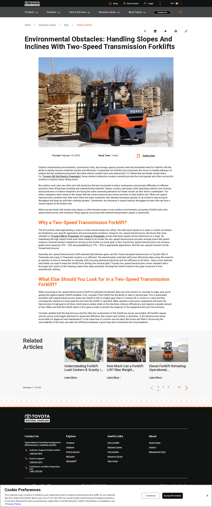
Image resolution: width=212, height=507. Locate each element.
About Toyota (135, 12)
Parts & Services (77, 12)
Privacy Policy (13, 504)
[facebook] (144, 31)
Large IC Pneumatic (94, 236)
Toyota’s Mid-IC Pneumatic (65, 236)
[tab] (36, 12)
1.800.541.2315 (35, 462)
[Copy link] (186, 31)
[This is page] (186, 388)
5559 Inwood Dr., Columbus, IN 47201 (40, 445)
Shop (115, 3)
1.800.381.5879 (35, 453)
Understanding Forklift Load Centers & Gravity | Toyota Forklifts (82, 368)
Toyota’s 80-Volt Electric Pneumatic (61, 176)
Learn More (70, 377)
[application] (83, 358)
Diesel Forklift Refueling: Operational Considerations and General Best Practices (167, 368)
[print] (175, 31)
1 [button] (158, 387)
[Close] (207, 495)
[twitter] (165, 31)
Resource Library (107, 12)
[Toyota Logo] (32, 3)
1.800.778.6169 (35, 471)
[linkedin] (155, 31)
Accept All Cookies (172, 495)
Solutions (51, 12)
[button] (152, 388)
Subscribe (148, 155)
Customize (151, 495)
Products (29, 12)
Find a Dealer (133, 3)
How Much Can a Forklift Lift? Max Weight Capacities (125, 368)
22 (179, 387)
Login (150, 3)
